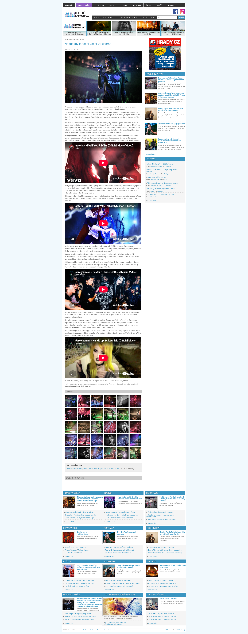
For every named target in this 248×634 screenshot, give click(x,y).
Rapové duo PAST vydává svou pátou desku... (81, 617)
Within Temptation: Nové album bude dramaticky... (165, 553)
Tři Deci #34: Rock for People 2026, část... (163, 619)
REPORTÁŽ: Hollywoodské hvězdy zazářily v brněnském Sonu (99, 33)
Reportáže (152, 493)
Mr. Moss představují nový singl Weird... (78, 614)
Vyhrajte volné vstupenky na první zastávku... (164, 586)
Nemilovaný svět (83, 532)
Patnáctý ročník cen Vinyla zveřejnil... (78, 586)
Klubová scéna (72, 493)
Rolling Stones (168, 174)
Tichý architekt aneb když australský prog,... (162, 183)
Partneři (106, 630)
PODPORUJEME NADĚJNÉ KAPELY (120, 595)
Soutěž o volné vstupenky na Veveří (160, 580)
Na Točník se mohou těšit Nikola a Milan (162, 583)
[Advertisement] (107, 486)
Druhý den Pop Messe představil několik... (120, 547)
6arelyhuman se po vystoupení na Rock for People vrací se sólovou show (93, 469)
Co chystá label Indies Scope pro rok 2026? (80, 583)
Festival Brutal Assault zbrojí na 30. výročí (119, 550)
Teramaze (168, 185)
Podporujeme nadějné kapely (115, 622)
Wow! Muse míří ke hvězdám (157, 177)
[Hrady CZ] (165, 54)
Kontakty (113, 630)
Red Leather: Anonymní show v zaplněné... (163, 520)
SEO (166, 630)
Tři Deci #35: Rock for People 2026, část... (163, 617)
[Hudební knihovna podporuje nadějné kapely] (122, 606)
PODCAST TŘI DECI (156, 595)
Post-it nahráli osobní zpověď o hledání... (119, 586)
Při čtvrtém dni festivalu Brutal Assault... (118, 553)
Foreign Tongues (155, 174)
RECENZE (150, 159)
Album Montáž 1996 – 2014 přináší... (160, 164)
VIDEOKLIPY (109, 561)
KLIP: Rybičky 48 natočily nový (124, 33)
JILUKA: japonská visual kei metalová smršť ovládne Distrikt (130, 498)
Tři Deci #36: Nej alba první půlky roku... (162, 614)
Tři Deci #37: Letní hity (168, 599)
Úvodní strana (69, 39)
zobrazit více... (151, 154)
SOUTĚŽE (151, 561)
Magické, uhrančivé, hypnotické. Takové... (161, 189)
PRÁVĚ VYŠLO (70, 528)
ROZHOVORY (153, 528)
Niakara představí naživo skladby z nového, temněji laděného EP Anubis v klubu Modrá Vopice (171, 95)
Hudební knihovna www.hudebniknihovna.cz (75, 33)
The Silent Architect (156, 185)
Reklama (100, 630)
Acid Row (160, 191)
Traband (168, 166)
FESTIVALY (109, 528)
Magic (152, 191)
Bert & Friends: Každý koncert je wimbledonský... (165, 550)
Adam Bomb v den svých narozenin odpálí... (80, 518)
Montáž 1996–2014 (156, 166)
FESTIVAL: (141, 32)
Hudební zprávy (79, 39)
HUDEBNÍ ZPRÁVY (154, 74)
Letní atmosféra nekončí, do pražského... (120, 518)
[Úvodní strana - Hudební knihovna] (79, 12)
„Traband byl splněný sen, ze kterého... (161, 547)
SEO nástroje (181, 630)
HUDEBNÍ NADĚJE (71, 595)
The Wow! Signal (155, 179)
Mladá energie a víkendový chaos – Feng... (121, 512)
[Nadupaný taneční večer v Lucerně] (71, 401)
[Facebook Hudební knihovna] (176, 11)
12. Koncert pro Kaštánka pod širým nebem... (80, 580)
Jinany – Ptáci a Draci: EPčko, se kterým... (162, 194)
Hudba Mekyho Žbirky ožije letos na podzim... (122, 515)
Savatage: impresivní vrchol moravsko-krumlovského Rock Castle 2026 (169, 141)
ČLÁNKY (67, 561)
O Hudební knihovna (89, 630)
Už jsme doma (83, 534)
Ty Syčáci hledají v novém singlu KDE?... (119, 580)
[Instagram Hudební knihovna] (182, 11)
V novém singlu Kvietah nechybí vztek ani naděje (122, 583)
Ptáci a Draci (154, 196)
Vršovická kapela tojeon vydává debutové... (80, 619)
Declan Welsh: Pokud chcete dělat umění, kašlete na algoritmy (170, 109)
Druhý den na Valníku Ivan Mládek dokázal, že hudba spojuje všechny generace (171, 80)
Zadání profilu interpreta (113, 624)
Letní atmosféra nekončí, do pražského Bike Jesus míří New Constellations (88, 567)
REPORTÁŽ (166, 32)
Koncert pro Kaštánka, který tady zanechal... (80, 515)
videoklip (126, 34)
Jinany (163, 196)
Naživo (108, 493)
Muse (165, 179)
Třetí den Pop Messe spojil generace (171, 124)
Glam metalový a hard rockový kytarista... (79, 512)
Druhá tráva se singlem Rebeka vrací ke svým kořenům (128, 566)
